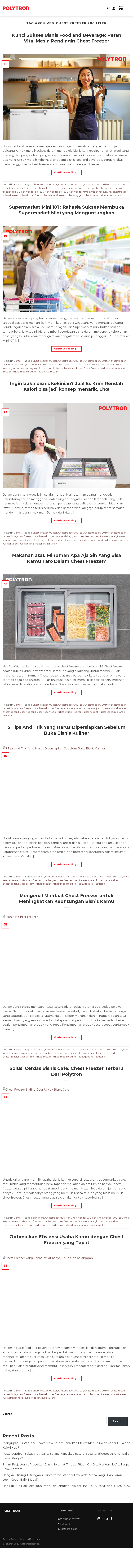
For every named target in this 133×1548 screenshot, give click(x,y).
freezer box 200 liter (37, 191)
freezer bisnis (50, 364)
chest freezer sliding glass (63, 536)
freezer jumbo (82, 191)
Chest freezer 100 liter (45, 184)
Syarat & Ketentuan (30, 1539)
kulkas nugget (74, 195)
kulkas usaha (90, 195)
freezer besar (34, 364)
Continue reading (66, 172)
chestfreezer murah (75, 188)
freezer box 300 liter (61, 191)
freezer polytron (29, 368)
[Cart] (121, 8)
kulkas (56, 368)
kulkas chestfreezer (116, 191)
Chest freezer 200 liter (70, 184)
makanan (104, 195)
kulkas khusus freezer (53, 195)
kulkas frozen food (30, 195)
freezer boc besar (97, 188)
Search (7, 1413)
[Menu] (128, 8)
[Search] (108, 8)
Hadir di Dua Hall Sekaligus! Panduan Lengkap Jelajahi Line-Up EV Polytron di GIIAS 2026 (66, 1486)
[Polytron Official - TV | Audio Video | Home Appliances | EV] (16, 8)
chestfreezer (56, 188)
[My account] (114, 8)
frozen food (97, 191)
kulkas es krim (109, 368)
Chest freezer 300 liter (97, 184)
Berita (17, 184)
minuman (115, 195)
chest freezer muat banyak (32, 188)
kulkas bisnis (68, 368)
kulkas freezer (11, 195)
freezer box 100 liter (14, 191)
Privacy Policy (10, 1539)
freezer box (115, 188)
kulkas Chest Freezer (88, 368)
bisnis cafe (38, 876)
